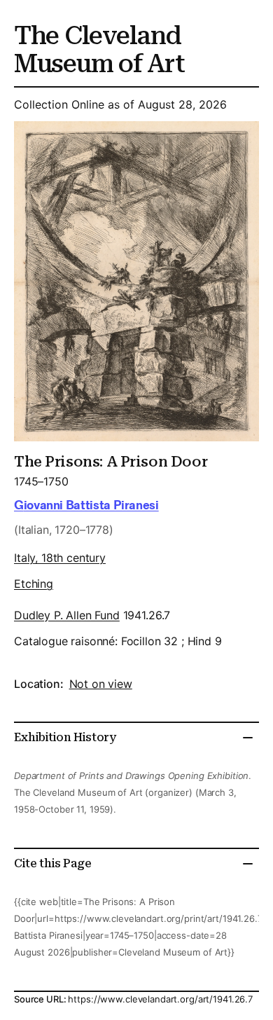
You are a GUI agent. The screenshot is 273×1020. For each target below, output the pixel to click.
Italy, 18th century (60, 558)
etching (33, 584)
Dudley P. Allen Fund (67, 615)
